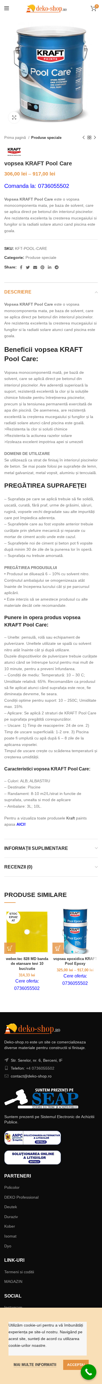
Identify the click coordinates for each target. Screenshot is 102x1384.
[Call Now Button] (88, 1372)
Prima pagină (15, 137)
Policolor (12, 1187)
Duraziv (11, 1216)
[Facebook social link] (21, 267)
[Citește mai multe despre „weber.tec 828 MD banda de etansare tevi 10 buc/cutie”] (10, 948)
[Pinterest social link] (42, 267)
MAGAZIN (13, 1281)
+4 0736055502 (40, 1068)
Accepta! (76, 1365)
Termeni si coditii (19, 1272)
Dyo (7, 1246)
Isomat (10, 1236)
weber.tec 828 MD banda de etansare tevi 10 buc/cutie (27, 964)
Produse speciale (46, 137)
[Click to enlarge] (14, 117)
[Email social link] (35, 267)
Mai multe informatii (35, 1365)
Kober (9, 1226)
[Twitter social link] (27, 267)
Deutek (10, 1207)
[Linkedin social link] (49, 267)
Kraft (70, 818)
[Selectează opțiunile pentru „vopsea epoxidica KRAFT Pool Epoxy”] (58, 948)
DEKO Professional (21, 1197)
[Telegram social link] (56, 267)
